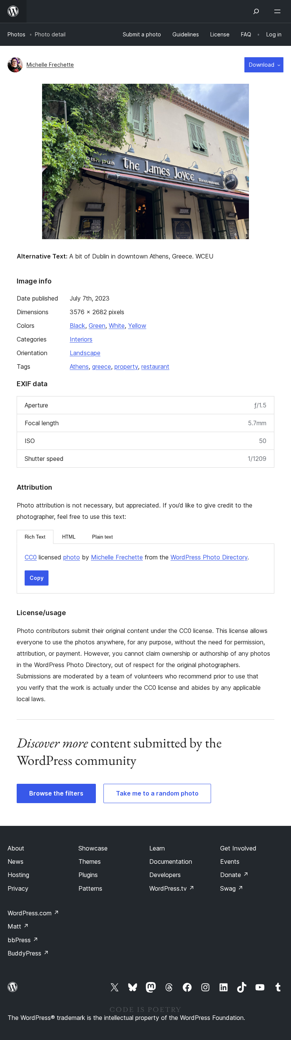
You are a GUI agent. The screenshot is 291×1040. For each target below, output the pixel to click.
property (126, 366)
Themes (89, 861)
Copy (37, 578)
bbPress (23, 940)
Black (77, 325)
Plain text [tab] (102, 537)
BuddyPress (28, 953)
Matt (18, 926)
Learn (157, 848)
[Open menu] (279, 11)
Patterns (90, 888)
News (15, 861)
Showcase (93, 848)
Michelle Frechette (50, 64)
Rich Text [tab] (35, 537)
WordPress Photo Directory (209, 557)
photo (71, 557)
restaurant (155, 366)
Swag (231, 888)
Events (229, 861)
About (16, 848)
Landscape (85, 353)
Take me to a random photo (157, 793)
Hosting (18, 875)
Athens (79, 366)
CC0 (31, 557)
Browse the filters (56, 793)
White (117, 325)
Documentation (170, 861)
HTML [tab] (68, 537)
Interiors (81, 339)
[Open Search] (256, 11)
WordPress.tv (171, 888)
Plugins (88, 875)
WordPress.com (33, 913)
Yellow (137, 325)
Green (97, 325)
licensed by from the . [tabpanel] (137, 557)
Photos (16, 34)
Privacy (18, 888)
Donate (234, 875)
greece (101, 366)
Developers (165, 875)
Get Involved (238, 848)
